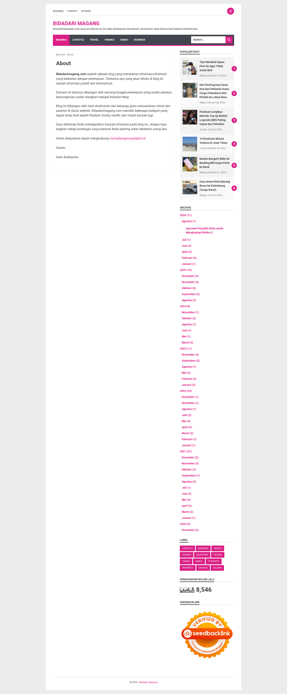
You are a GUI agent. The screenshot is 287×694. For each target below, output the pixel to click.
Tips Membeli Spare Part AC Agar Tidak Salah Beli (212, 66)
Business (139, 39)
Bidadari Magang (76, 23)
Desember (190, 276)
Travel (94, 39)
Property (187, 568)
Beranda (58, 11)
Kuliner (217, 568)
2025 (186, 270)
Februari (189, 257)
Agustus (189, 221)
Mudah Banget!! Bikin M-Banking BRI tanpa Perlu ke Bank (215, 163)
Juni (186, 245)
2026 (186, 215)
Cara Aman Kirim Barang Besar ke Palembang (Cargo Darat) (215, 185)
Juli (186, 239)
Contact (72, 11)
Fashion (203, 568)
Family (124, 39)
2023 (186, 348)
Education (202, 555)
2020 (185, 523)
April (187, 251)
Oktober (189, 288)
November (190, 282)
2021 (186, 451)
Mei (186, 336)
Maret (187, 342)
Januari (188, 263)
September (191, 294)
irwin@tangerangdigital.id (127, 138)
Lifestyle (78, 39)
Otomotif (213, 561)
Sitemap (86, 11)
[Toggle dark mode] (230, 11)
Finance (109, 39)
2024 (185, 306)
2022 (186, 390)
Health (218, 548)
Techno (217, 555)
